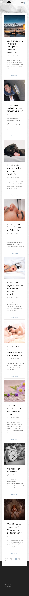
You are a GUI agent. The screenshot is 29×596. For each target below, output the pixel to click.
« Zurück (6, 558)
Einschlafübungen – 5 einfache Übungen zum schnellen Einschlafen (15, 47)
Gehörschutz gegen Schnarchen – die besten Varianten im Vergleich (15, 288)
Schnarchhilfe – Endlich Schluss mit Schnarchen (14, 227)
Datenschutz (8, 586)
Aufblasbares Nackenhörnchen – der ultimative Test (15, 108)
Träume (15, 536)
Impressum (8, 584)
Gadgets (15, 114)
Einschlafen (16, 55)
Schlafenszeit (16, 475)
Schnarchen (16, 233)
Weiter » (6, 561)
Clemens (10, 55)
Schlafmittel (16, 417)
